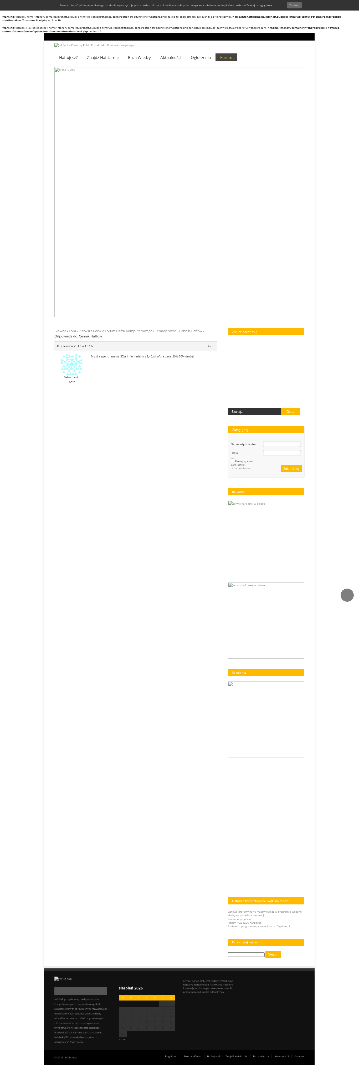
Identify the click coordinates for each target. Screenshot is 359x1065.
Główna (60, 80)
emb (202, 731)
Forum (226, 57)
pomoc (187, 742)
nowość (228, 738)
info (231, 734)
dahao (195, 731)
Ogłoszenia (201, 57)
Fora (72, 80)
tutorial (214, 742)
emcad (223, 731)
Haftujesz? (213, 806)
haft (206, 734)
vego (221, 742)
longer (206, 738)
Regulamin (171, 806)
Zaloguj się (291, 219)
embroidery (212, 731)
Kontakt (299, 806)
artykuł (187, 731)
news (220, 738)
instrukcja (188, 738)
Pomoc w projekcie (240, 669)
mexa (214, 738)
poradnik (196, 742)
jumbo (198, 738)
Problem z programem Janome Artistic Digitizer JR (259, 676)
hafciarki (199, 734)
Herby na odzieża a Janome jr (246, 665)
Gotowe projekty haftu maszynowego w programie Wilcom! (265, 661)
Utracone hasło (240, 218)
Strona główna (193, 806)
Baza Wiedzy (139, 57)
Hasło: (235, 203)
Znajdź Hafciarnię (103, 57)
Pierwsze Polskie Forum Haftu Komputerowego (115, 80)
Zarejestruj (238, 214)
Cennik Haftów (190, 80)
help (225, 734)
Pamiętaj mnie (244, 211)
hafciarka (188, 734)
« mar (122, 789)
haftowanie (216, 734)
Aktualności (170, 57)
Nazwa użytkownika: (244, 194)
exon (230, 731)
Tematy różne (166, 80)
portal (205, 742)
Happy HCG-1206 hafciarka (244, 672)
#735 (211, 96)
